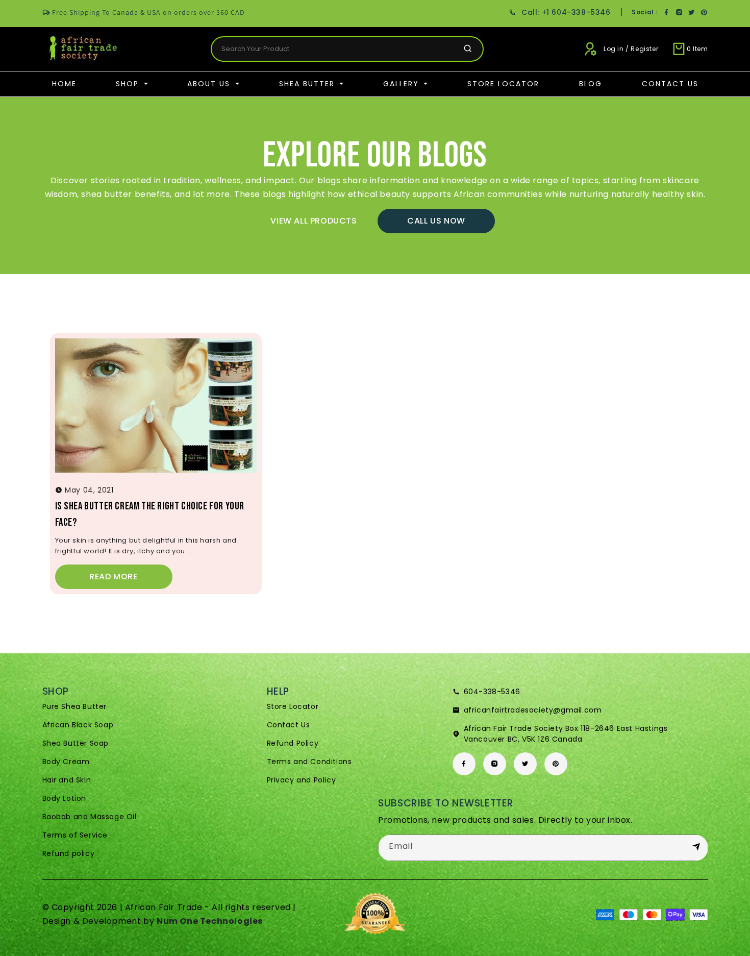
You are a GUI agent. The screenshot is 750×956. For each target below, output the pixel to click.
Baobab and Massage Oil (89, 817)
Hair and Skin (66, 780)
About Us (210, 84)
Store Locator (503, 84)
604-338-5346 (492, 692)
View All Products (313, 221)
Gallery (402, 84)
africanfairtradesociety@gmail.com (533, 710)
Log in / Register (631, 48)
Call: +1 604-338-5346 (565, 12)
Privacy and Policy (301, 780)
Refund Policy (293, 743)
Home (64, 84)
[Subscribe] (696, 847)
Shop (129, 84)
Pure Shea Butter (74, 706)
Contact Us (670, 84)
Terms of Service (75, 835)
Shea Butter (308, 84)
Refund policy (68, 853)
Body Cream (66, 761)
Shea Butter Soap (75, 743)
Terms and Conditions (309, 761)
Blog (590, 84)
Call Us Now (436, 221)
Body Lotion (64, 798)
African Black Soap (78, 725)
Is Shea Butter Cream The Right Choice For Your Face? (150, 514)
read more (113, 576)
